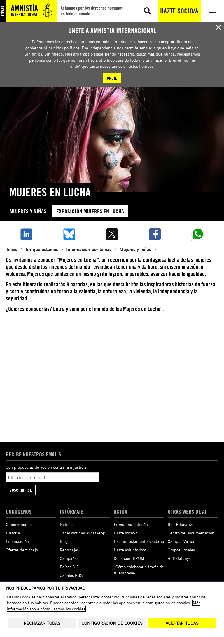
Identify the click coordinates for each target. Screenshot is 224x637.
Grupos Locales (181, 549)
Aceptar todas (182, 623)
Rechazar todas (42, 623)
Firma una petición (131, 524)
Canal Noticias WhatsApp (82, 532)
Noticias (67, 524)
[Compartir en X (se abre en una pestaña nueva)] (111, 234)
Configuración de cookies (112, 623)
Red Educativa (181, 524)
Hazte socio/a (179, 10)
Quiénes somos (19, 524)
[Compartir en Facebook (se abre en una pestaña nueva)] (155, 234)
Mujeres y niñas (28, 211)
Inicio (12, 249)
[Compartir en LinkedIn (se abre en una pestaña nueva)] (26, 234)
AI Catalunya (179, 558)
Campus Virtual (181, 541)
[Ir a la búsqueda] (147, 11)
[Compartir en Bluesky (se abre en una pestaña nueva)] (69, 234)
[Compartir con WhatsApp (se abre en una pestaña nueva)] (197, 234)
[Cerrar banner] (218, 27)
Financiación (17, 541)
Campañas (69, 558)
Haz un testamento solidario (139, 541)
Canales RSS (71, 575)
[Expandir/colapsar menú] (212, 11)
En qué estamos (42, 249)
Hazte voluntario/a (130, 549)
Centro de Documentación (191, 532)
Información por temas (88, 249)
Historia (13, 532)
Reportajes (69, 549)
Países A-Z (69, 566)
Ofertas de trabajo (22, 549)
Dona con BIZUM (129, 558)
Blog (64, 541)
